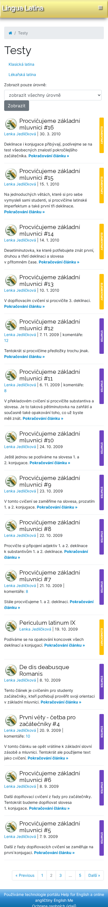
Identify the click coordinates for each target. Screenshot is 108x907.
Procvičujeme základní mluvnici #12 (49, 325)
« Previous (25, 875)
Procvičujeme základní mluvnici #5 (49, 827)
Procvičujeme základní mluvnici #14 (49, 230)
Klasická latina (21, 64)
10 (28, 736)
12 (6, 340)
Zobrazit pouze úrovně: (25, 84)
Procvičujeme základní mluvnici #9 (49, 481)
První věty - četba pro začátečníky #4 (47, 720)
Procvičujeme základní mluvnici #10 (49, 437)
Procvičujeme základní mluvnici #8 (49, 525)
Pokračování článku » (49, 155)
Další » (94, 875)
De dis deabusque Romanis (44, 670)
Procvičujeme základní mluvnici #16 (49, 124)
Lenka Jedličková (20, 133)
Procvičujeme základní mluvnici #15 (49, 174)
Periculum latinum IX (47, 622)
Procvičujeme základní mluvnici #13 (49, 280)
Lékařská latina (22, 74)
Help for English (75, 894)
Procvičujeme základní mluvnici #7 (49, 576)
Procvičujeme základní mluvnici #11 (49, 375)
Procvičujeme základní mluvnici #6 (49, 776)
